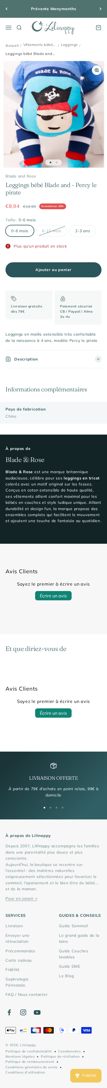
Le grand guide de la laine (79, 938)
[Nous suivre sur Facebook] (9, 1012)
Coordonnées (69, 1051)
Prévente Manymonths (53, 8)
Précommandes (20, 951)
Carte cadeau (18, 960)
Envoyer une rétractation (17, 938)
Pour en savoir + (21, 898)
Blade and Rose (20, 176)
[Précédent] (6, 9)
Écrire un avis (53, 595)
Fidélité (12, 969)
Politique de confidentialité (28, 1051)
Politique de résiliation (60, 1056)
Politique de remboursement (29, 1062)
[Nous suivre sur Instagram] (23, 1012)
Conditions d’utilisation (25, 1072)
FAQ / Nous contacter (26, 994)
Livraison (14, 925)
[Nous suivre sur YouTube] (37, 1012)
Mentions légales (20, 1056)
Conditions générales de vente (31, 1067)
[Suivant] (101, 9)
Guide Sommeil (73, 925)
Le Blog (66, 975)
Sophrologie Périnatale (17, 982)
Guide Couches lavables (73, 954)
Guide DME (69, 966)
